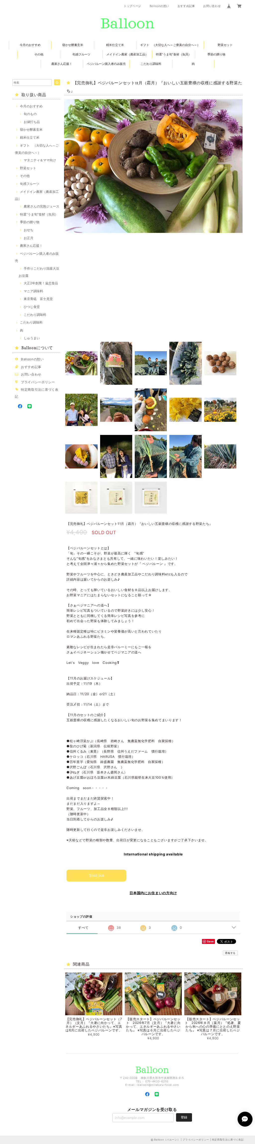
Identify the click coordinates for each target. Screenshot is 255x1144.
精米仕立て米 (115, 45)
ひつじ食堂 (32, 307)
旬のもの (30, 114)
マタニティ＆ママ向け (40, 160)
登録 (184, 1117)
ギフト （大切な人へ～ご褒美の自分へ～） (170, 45)
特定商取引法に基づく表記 (228, 1139)
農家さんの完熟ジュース (41, 206)
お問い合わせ (212, 6)
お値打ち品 (32, 122)
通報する (230, 952)
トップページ (132, 6)
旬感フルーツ (81, 54)
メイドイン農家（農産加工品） (127, 54)
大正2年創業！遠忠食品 (41, 283)
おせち (28, 230)
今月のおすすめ (30, 45)
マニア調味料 (33, 291)
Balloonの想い (159, 6)
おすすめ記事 (186, 6)
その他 (38, 54)
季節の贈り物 (216, 54)
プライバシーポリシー (38, 382)
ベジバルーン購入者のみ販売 (106, 64)
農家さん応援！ (61, 64)
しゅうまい (32, 338)
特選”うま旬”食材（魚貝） (173, 54)
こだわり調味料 (150, 64)
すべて (83, 927)
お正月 (28, 238)
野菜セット (225, 45)
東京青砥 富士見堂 (38, 299)
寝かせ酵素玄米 (72, 45)
